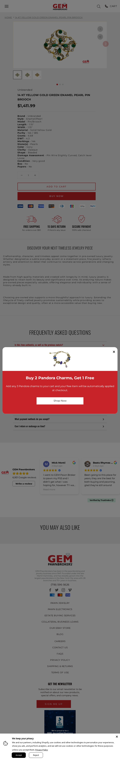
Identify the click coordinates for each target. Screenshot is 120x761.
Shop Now (60, 400)
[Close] (116, 736)
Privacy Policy (41, 749)
